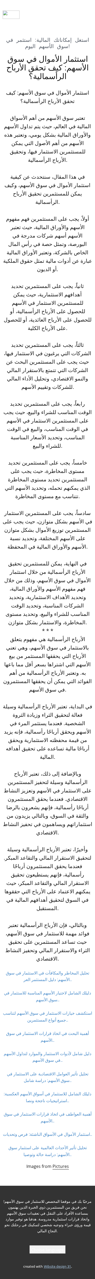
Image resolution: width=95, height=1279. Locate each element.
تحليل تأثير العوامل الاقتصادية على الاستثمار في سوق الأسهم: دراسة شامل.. (47, 1077)
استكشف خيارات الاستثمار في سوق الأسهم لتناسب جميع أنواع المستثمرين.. (47, 1016)
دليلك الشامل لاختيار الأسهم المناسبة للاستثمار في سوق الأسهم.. (47, 996)
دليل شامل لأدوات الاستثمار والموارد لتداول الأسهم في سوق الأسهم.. (47, 1057)
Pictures (61, 1166)
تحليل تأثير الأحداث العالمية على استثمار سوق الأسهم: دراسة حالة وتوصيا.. (47, 1151)
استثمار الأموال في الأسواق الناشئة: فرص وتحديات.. (47, 1134)
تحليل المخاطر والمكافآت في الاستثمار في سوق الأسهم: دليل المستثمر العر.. (47, 976)
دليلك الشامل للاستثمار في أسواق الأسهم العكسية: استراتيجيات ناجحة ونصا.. (47, 1097)
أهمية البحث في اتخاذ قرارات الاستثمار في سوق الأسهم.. (47, 1036)
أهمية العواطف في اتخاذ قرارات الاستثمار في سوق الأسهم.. (48, 1117)
